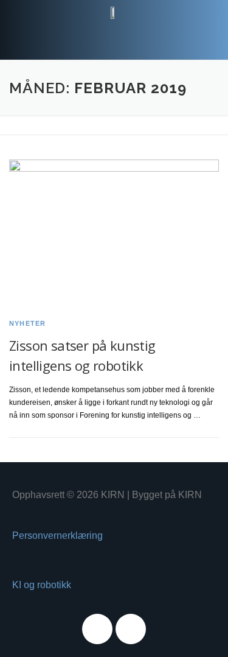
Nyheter (27, 323)
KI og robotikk (41, 585)
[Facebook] (97, 629)
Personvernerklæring (57, 535)
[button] (113, 36)
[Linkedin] (131, 629)
